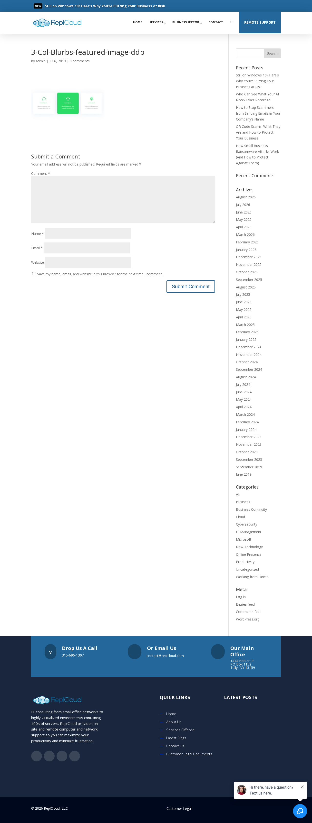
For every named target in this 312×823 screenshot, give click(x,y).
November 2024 (249, 354)
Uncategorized (247, 569)
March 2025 (245, 324)
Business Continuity (251, 509)
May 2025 (244, 309)
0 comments (80, 61)
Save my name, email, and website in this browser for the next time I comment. (100, 274)
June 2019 (244, 474)
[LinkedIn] (265, 6)
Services (156, 22)
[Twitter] (255, 6)
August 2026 (246, 197)
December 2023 (248, 437)
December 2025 (248, 257)
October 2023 (247, 452)
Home (137, 22)
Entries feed (245, 604)
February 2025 (247, 332)
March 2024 (245, 414)
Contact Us (175, 745)
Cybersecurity (246, 524)
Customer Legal (179, 808)
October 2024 (247, 362)
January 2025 (246, 339)
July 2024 (243, 384)
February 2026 (247, 242)
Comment (40, 173)
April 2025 (244, 317)
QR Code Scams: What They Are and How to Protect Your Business (258, 132)
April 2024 (244, 407)
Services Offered (180, 729)
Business (243, 501)
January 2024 (246, 429)
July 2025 (243, 294)
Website (37, 262)
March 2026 (245, 234)
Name (37, 233)
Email (37, 248)
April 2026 (244, 227)
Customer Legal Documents (189, 753)
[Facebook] (245, 6)
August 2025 (246, 287)
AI (237, 494)
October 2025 (247, 272)
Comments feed (249, 611)
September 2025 (249, 279)
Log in (241, 596)
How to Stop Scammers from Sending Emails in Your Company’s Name (258, 113)
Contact (215, 22)
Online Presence (249, 554)
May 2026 (244, 219)
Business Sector (185, 22)
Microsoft (243, 539)
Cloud (240, 517)
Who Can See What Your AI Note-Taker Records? (260, 762)
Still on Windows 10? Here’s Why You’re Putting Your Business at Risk (257, 81)
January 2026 (246, 249)
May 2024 (244, 399)
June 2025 (244, 302)
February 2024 (247, 422)
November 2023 (249, 444)
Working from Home (252, 576)
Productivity (245, 561)
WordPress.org (247, 619)
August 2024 (246, 377)
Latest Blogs (176, 737)
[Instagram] (274, 6)
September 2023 (249, 459)
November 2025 (249, 264)
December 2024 (248, 347)
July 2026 (243, 204)
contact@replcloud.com (165, 655)
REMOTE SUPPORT (260, 22)
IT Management (248, 531)
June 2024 (244, 392)
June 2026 (244, 212)
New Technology (249, 547)
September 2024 (249, 369)
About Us (174, 721)
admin (41, 61)
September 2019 (249, 467)
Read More (62, 6)
